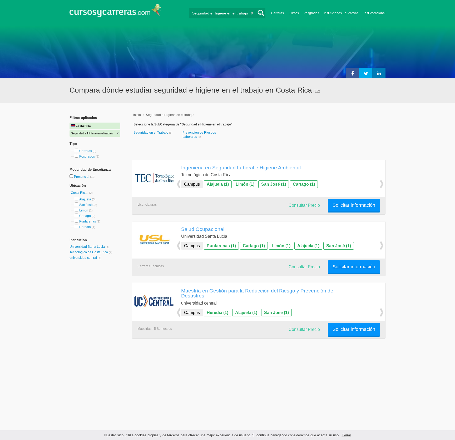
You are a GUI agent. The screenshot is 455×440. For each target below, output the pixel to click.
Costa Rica (79, 193)
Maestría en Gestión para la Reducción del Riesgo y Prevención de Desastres (257, 293)
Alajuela (85, 199)
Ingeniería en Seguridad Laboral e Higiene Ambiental (241, 167)
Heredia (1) (217, 312)
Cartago (85, 216)
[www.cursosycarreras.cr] (115, 12)
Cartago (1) (304, 184)
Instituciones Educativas (341, 13)
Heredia (85, 227)
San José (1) (273, 184)
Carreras (277, 13)
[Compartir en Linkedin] (378, 73)
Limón (83, 210)
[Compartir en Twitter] (365, 73)
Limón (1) (245, 184)
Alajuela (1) (218, 184)
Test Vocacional (374, 13)
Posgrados (311, 13)
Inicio (137, 115)
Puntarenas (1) (221, 246)
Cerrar (346, 435)
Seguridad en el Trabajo (151, 132)
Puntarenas (87, 221)
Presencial (82, 177)
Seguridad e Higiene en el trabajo (170, 115)
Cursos (294, 13)
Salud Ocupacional (202, 229)
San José (86, 205)
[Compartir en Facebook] (352, 73)
